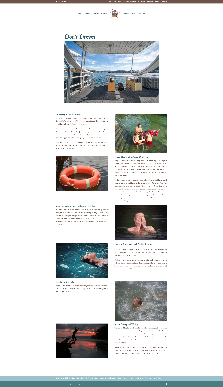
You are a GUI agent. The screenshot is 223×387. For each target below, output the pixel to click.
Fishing (133, 13)
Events (157, 1)
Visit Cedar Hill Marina (65, 378)
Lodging (103, 13)
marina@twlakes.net (108, 378)
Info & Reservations (147, 1)
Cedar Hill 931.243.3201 (115, 1)
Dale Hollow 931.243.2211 (132, 1)
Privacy (140, 378)
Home (79, 13)
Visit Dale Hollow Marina (87, 378)
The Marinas (87, 13)
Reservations (123, 378)
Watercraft (125, 13)
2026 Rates (164, 1)
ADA (133, 378)
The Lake (96, 13)
